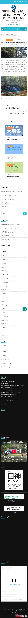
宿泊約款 (3, 404)
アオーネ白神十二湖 (6, 99)
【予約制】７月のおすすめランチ (10, 195)
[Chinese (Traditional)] (19, 616)
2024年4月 (4, 331)
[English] (21, 616)
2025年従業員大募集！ (12, 139)
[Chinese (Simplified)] (16, 616)
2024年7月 (4, 324)
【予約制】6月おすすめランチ (9, 199)
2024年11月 (4, 320)
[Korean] (26, 616)
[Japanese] (23, 616)
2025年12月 (4, 275)
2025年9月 (4, 286)
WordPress (13, 612)
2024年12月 (4, 316)
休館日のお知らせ (11, 158)
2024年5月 (4, 327)
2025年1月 (4, 312)
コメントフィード (6, 363)
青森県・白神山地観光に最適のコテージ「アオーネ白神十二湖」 (14, 15)
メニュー (22, 29)
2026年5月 (4, 263)
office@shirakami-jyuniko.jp (12, 392)
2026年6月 (4, 259)
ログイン (3, 355)
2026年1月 (4, 271)
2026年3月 (4, 267)
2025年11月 (4, 278)
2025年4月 (4, 305)
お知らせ (9, 39)
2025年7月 (4, 293)
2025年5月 (4, 301)
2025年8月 (4, 290)
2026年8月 (4, 256)
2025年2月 (4, 309)
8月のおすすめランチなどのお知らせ (11, 191)
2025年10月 (4, 282)
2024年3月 (4, 335)
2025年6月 (4, 297)
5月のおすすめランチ (7, 203)
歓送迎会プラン (5, 207)
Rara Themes (17, 610)
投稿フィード (5, 359)
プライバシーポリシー (14, 614)
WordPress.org (5, 367)
